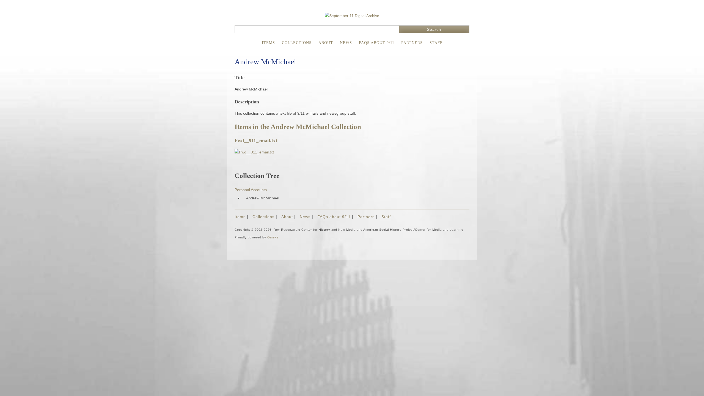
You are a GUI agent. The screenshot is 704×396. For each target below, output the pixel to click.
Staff (436, 43)
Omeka (273, 237)
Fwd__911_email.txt (256, 140)
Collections (297, 43)
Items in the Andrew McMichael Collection (298, 126)
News (346, 43)
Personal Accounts (251, 190)
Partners (412, 43)
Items (268, 43)
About (325, 43)
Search (434, 29)
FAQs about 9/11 (376, 43)
